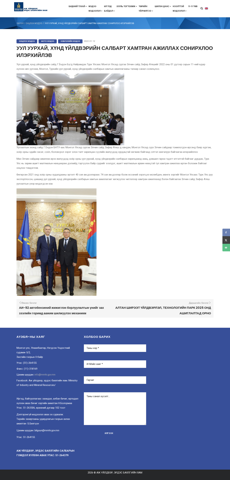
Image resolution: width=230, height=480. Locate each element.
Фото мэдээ (47, 41)
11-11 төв (193, 6)
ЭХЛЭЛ (20, 23)
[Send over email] (226, 247)
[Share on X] (226, 240)
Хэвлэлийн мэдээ (70, 41)
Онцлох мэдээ (34, 23)
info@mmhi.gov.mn (45, 374)
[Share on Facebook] (226, 232)
